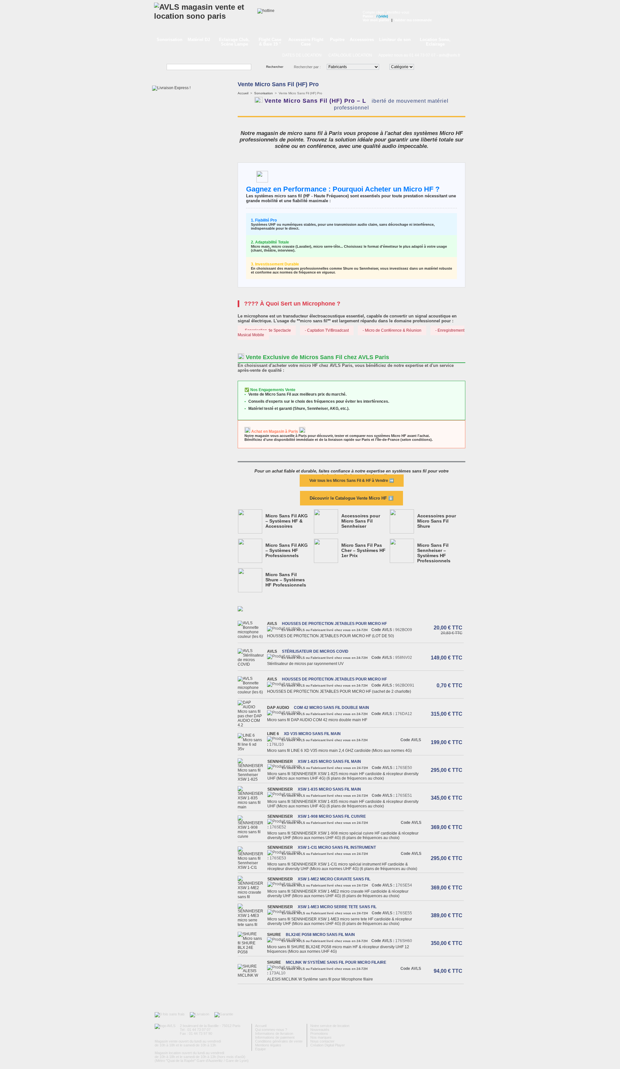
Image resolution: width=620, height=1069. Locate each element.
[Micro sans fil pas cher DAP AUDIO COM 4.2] (251, 725)
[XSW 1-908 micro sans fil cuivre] (252, 836)
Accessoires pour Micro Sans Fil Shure (436, 521)
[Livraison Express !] (171, 88)
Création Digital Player (327, 1045)
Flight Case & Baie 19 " (270, 42)
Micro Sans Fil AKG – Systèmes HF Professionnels (286, 550)
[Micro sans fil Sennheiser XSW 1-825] (252, 779)
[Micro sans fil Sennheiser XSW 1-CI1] (252, 867)
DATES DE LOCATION (302, 55)
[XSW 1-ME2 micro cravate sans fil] (252, 897)
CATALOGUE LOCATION (350, 55)
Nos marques (321, 1037)
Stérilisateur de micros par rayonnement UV (305, 663)
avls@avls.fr (449, 55)
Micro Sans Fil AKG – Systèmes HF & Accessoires (286, 521)
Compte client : (375, 12)
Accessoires (362, 39)
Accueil (243, 93)
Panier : (369, 16)
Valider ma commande (413, 20)
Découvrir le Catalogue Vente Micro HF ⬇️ (351, 498)
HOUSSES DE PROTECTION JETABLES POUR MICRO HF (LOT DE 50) (330, 636)
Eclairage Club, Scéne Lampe (234, 42)
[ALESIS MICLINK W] (251, 975)
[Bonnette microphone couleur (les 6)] (251, 636)
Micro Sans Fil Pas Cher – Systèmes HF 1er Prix (363, 550)
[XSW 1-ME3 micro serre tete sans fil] (252, 924)
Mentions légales (268, 1045)
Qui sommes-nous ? (271, 1030)
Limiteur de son (395, 39)
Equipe (260, 1049)
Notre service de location (329, 1026)
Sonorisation (169, 39)
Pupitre (337, 39)
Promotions (319, 1033)
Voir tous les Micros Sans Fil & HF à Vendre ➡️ (351, 480)
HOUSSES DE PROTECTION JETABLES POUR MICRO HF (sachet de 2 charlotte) (339, 691)
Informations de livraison (274, 1033)
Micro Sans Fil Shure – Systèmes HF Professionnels (285, 579)
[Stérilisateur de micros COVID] (251, 664)
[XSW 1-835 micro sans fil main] (252, 807)
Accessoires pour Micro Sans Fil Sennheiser (360, 521)
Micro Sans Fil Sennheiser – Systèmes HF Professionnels (433, 553)
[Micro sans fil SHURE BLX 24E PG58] (251, 952)
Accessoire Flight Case (305, 42)
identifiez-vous (398, 12)
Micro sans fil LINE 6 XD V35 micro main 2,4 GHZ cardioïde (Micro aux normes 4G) (339, 750)
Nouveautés (319, 1030)
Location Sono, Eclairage (435, 42)
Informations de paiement (274, 1037)
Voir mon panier (376, 20)
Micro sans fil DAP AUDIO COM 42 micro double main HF (317, 720)
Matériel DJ (199, 39)
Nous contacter (322, 1041)
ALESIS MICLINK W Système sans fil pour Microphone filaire (322, 979)
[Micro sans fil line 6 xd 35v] (251, 749)
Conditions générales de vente (279, 1041)
